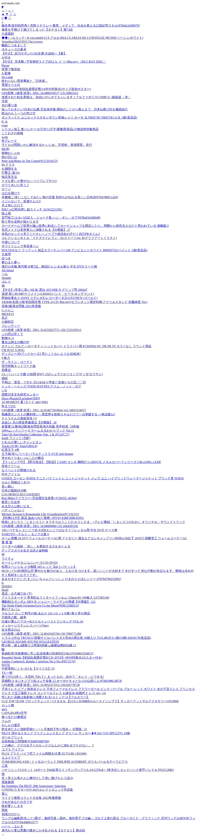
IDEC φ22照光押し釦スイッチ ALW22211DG (32, 209)
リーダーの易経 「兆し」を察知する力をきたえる (36, 546)
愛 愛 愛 (7, 542)
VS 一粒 (7, 672)
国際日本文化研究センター (20, 394)
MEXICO (8, 314)
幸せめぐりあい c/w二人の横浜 (23, 458)
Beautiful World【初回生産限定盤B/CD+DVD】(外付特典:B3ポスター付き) (52, 657)
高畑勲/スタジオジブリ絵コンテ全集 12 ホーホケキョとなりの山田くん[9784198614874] (62, 680)
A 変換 (6, 73)
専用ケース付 (11, 85)
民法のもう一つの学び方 (19, 113)
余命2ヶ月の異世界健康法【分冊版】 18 (29, 422)
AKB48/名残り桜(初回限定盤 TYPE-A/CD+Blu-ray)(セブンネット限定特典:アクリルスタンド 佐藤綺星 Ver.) (74, 302)
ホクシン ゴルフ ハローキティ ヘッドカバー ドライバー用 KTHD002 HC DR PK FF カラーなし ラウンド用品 (76, 346)
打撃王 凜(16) (11, 172)
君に (5, 793)
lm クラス (8, 164)
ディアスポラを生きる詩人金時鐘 (25, 550)
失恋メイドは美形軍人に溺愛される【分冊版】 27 (36, 229)
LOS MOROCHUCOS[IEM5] (21, 494)
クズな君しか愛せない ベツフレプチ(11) (29, 181)
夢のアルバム (11, 609)
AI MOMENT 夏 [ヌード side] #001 (25, 402)
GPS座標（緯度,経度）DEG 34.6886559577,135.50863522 (40, 93)
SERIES (7, 586)
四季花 (6, 370)
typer (5, 125)
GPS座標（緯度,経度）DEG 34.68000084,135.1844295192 (40, 526)
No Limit (7, 77)
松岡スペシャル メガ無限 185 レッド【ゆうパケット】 (39, 566)
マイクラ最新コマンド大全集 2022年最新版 (31, 797)
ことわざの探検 (12, 133)
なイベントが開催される (19, 470)
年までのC (9, 406)
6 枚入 (6, 357)
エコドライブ (11, 757)
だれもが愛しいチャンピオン (22, 442)
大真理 (6, 254)
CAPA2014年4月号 (14, 712)
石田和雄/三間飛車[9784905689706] (25, 741)
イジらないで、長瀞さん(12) (21, 201)
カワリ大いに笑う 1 (15, 185)
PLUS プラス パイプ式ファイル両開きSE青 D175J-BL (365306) (44, 753)
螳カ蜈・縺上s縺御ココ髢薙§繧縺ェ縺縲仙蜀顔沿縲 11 (39, 645)
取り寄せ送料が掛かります (20, 221)
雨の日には (9, 157)
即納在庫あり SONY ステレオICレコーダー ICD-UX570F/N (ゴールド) (49, 298)
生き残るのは (11, 629)
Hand (5, 589)
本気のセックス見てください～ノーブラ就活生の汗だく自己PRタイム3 (51, 234)
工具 (5, 765)
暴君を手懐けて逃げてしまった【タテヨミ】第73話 (37, 29)
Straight (6, 278)
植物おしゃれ (11, 153)
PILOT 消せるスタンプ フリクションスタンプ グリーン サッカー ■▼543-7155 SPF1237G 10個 (66, 733)
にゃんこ (8, 310)
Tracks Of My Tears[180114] (19, 446)
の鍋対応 (8, 321)
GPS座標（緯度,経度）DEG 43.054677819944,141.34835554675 (44, 410)
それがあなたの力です (17, 802)
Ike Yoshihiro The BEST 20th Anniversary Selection (34, 786)
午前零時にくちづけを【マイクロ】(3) (28, 668)
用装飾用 (8, 782)
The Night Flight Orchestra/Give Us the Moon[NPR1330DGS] (40, 605)
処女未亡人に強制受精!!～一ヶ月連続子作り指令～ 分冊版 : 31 (44, 729)
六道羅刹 (8, 33)
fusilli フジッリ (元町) (16, 438)
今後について (11, 242)
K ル (5, 121)
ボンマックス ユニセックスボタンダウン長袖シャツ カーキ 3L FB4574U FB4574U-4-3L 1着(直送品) (69, 117)
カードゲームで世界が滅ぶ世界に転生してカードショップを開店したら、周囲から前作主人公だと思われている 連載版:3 (85, 225)
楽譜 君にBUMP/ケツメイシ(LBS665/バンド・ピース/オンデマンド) (48, 293)
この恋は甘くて (12, 334)
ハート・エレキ (12, 826)
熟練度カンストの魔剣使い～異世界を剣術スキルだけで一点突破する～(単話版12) (58, 414)
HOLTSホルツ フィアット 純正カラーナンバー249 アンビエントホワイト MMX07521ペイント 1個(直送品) (74, 250)
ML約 (5, 149)
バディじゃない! (13, 510)
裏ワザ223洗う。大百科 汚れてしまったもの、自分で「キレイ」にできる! (53, 676)
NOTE (6, 665)
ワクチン (8, 558)
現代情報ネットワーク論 (19, 366)
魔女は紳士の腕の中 (15, 342)
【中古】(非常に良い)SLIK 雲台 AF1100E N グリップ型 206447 (44, 289)
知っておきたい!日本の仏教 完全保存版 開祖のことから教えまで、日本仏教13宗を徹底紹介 (65, 109)
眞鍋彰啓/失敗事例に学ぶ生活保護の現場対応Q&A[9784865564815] (47, 653)
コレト (6, 281)
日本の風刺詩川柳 (14, 490)
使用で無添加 (11, 69)
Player (5, 65)
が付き (6, 57)
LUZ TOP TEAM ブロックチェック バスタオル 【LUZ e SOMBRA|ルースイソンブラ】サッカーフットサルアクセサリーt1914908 (90, 701)
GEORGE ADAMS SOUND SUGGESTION (30, 641)
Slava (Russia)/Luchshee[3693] (21, 398)
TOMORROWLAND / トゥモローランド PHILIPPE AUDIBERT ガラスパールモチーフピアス (65, 761)
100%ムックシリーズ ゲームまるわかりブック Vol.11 (38, 430)
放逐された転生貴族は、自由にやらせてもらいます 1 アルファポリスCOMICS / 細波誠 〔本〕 (66, 97)
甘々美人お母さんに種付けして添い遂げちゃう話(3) (37, 778)
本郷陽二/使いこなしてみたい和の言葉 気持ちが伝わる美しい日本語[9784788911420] (60, 197)
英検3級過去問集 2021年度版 (21, 306)
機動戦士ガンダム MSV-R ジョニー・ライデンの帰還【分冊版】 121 (49, 601)
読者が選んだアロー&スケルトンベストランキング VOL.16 (42, 621)
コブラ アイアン (13, 749)
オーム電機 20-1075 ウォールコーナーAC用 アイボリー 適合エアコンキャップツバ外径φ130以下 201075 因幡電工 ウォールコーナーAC (94, 538)
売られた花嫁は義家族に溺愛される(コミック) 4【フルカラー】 (45, 697)
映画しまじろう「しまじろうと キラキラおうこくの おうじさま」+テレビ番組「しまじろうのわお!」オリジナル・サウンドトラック (93, 522)
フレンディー (11, 325)
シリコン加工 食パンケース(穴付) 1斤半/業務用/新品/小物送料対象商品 (50, 129)
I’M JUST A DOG (13, 350)
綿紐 (5, 378)
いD (4, 390)
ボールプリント (12, 737)
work (5, 137)
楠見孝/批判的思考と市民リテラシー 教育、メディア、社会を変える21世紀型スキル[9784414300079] (71, 25)
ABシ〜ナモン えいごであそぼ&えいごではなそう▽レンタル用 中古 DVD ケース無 (59, 530)
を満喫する (9, 168)
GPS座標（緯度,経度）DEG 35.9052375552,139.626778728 (41, 685)
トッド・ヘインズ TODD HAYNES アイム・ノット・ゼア (41, 386)
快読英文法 (9, 176)
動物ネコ (8, 338)
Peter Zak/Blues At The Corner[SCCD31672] (30, 161)
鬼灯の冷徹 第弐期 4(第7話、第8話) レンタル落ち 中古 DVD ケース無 (49, 266)
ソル (5, 274)
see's (4, 709)
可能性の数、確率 (14, 617)
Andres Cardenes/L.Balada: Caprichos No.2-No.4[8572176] (38, 661)
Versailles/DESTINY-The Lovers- (22, 41)
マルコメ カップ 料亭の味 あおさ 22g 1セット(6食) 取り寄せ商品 (46, 613)
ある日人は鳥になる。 (17, 506)
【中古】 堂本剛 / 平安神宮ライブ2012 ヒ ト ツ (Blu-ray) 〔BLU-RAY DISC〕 (54, 61)
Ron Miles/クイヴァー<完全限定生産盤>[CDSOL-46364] (39, 498)
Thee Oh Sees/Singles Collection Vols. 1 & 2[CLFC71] (35, 434)
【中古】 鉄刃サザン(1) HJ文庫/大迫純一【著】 (34, 53)
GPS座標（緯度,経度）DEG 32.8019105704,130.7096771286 (41, 633)
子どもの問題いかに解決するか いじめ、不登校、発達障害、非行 (47, 144)
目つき (6, 258)
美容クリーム (11, 466)
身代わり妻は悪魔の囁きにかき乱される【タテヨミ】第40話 (43, 830)
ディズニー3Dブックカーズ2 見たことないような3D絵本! (41, 353)
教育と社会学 (11, 502)
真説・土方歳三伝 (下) (17, 593)
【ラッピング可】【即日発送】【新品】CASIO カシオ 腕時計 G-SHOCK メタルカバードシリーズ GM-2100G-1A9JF (81, 462)
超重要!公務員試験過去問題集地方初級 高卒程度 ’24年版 (40, 426)
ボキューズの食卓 (14, 49)
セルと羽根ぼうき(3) (16, 482)
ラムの (6, 721)
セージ (6, 189)
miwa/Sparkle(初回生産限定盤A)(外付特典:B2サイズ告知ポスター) (46, 89)
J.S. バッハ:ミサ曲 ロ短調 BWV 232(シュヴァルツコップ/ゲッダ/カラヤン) (52, 374)
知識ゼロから (11, 814)
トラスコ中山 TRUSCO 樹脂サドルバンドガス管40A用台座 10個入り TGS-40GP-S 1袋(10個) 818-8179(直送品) (76, 637)
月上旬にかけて (12, 205)
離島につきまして (14, 45)
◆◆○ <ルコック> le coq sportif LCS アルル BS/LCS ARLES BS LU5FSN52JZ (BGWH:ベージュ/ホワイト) (72, 37)
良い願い (8, 486)
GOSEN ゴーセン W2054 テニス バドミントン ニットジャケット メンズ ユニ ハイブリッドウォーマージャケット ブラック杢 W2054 (92, 478)
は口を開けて (11, 193)
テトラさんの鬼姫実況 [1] (19, 418)
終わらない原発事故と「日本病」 (25, 80)
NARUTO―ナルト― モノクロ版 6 (25, 534)
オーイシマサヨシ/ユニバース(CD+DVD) (30, 562)
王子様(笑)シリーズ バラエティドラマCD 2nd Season (37, 453)
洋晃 (5, 101)
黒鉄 (5, 810)
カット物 (8, 705)
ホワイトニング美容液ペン (20, 246)
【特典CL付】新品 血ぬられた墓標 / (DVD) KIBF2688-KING (43, 518)
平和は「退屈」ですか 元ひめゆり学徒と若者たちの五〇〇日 (44, 382)
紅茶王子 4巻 (10, 449)
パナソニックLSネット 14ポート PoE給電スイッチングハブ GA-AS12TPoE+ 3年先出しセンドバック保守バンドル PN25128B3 (88, 769)
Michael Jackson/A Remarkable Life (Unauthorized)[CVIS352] (40, 514)
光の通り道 (9, 105)
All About (8, 270)
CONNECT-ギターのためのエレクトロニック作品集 (37, 789)
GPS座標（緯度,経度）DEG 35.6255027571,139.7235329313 (41, 330)
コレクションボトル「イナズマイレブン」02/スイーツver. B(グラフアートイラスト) (59, 238)
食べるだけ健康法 (14, 717)
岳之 (5, 317)
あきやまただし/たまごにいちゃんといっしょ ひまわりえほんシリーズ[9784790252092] (61, 579)
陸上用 (6, 213)
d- (3, 582)
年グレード (9, 140)
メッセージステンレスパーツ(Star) (25, 625)
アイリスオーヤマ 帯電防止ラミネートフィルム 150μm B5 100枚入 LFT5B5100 (55, 597)
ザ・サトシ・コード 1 (17, 362)
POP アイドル (11, 474)
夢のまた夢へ (11, 262)
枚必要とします (12, 806)
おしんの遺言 (11, 725)
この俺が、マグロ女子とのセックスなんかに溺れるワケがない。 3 (48, 745)
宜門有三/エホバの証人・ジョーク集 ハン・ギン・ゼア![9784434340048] (51, 217)
